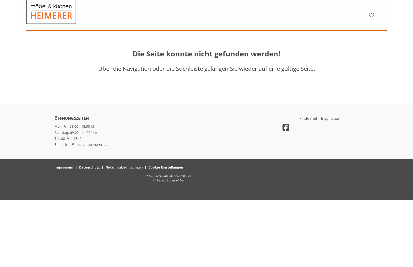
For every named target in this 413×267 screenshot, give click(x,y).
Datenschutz (89, 167)
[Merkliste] (371, 15)
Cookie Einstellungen (165, 167)
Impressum (63, 167)
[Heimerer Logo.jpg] (74, 12)
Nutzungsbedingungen (124, 167)
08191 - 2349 (71, 138)
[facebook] (286, 127)
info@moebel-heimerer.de (86, 144)
